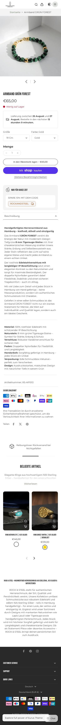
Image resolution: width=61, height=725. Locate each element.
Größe (6, 132)
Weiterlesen (30, 484)
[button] (30, 162)
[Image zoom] (30, 46)
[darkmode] (48, 4)
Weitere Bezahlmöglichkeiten (30, 177)
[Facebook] (23, 651)
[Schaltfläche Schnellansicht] (25, 521)
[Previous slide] (26, 558)
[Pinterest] (30, 651)
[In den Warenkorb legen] (25, 526)
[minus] (6, 153)
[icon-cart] (41, 4)
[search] (36, 4)
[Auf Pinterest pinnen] (27, 424)
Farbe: (37, 132)
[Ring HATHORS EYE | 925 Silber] (16, 510)
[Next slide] (34, 81)
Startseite (15, 12)
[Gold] (45, 547)
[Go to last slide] (26, 81)
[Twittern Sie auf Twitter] (20, 424)
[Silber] (16, 544)
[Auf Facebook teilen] (13, 424)
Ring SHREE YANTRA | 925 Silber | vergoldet (44, 536)
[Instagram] (37, 651)
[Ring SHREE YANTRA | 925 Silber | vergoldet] (45, 510)
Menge (8, 146)
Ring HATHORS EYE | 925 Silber (16, 534)
